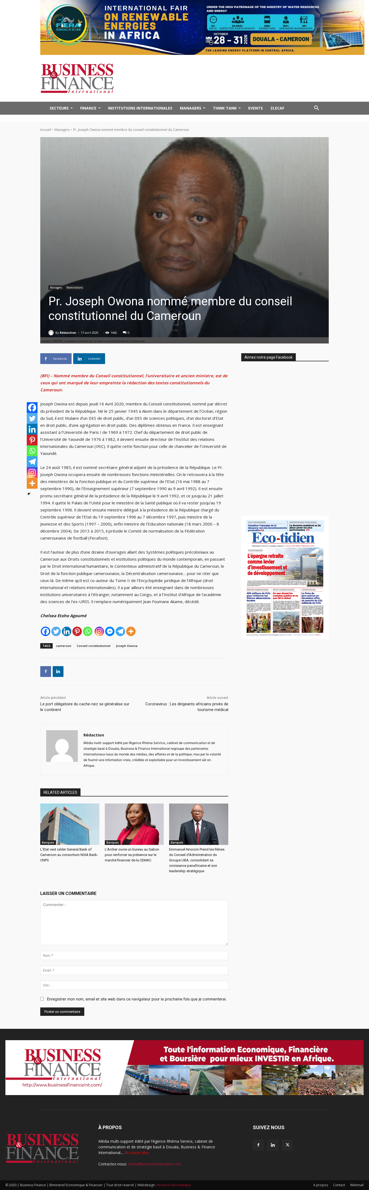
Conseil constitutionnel (93, 646)
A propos (320, 1185)
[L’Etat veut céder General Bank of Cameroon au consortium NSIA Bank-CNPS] (69, 824)
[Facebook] (45, 631)
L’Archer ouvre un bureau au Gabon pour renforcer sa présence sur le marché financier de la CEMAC (132, 854)
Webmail (357, 1185)
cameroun (63, 646)
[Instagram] (99, 631)
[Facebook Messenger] (110, 631)
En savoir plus (137, 1152)
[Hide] (29, 494)
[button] (316, 108)
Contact (339, 1185)
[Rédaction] (51, 332)
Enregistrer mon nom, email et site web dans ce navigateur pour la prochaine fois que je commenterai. (137, 999)
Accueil (45, 129)
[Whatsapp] (87, 631)
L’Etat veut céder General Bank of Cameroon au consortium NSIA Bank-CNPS (69, 854)
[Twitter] (56, 631)
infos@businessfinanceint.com (154, 1163)
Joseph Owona (126, 646)
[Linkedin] (66, 631)
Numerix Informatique (174, 1185)
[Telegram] (120, 631)
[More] (131, 631)
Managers (62, 129)
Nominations (74, 287)
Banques (48, 842)
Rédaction (68, 332)
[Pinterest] (77, 631)
